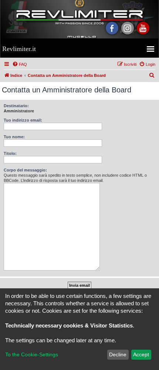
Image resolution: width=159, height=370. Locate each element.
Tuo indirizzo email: (23, 120)
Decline (117, 354)
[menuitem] (19, 64)
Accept (141, 354)
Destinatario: (16, 105)
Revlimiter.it (19, 48)
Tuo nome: (14, 137)
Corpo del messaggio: (25, 170)
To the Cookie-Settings (31, 354)
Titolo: (10, 153)
